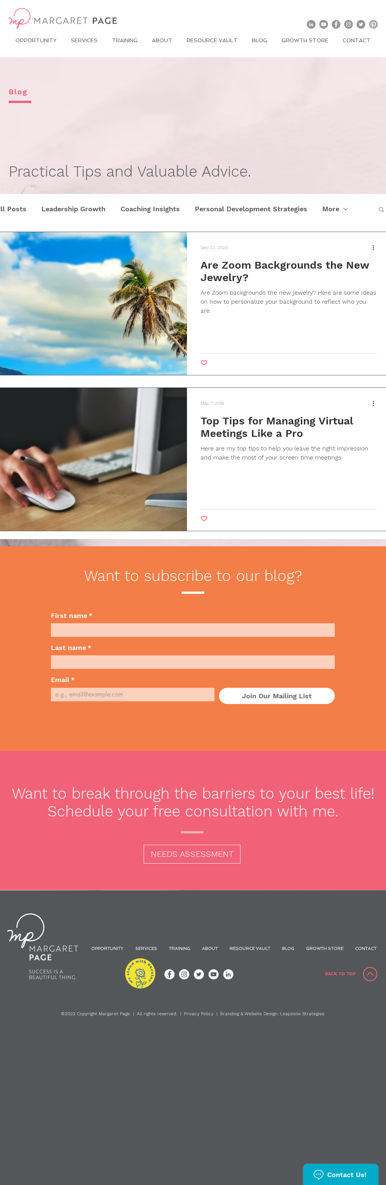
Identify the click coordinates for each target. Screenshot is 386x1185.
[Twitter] (361, 24)
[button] (381, 210)
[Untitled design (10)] (373, 24)
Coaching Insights (150, 209)
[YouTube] (323, 24)
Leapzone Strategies (302, 1013)
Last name (71, 648)
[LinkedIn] (311, 24)
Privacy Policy (198, 1013)
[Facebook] (336, 24)
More (330, 209)
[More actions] (375, 247)
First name (71, 615)
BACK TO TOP (340, 973)
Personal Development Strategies (251, 209)
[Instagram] (348, 24)
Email (63, 680)
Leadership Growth (73, 209)
